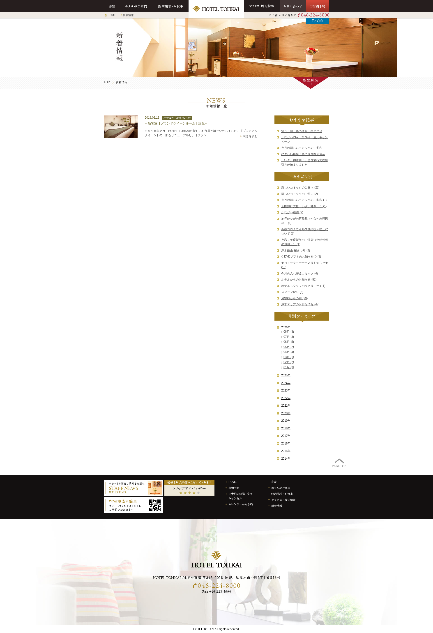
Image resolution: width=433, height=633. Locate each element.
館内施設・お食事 (170, 6)
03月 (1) (288, 357)
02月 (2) (288, 362)
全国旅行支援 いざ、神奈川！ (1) (304, 206)
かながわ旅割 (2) (292, 212)
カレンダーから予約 (240, 504)
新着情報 (128, 15)
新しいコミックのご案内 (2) (299, 194)
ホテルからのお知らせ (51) (298, 279)
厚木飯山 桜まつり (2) (295, 250)
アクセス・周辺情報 (262, 6)
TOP (107, 82)
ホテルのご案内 (136, 6)
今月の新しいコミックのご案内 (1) (304, 200)
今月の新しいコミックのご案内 (301, 148)
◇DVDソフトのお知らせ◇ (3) (301, 256)
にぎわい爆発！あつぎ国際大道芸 (303, 154)
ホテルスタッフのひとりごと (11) (303, 286)
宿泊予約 (233, 487)
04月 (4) (288, 352)
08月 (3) (288, 331)
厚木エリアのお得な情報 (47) (300, 304)
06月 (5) (288, 341)
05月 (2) (288, 347)
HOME (112, 15)
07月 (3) (288, 336)
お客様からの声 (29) (294, 298)
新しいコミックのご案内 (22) (300, 187)
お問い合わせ (293, 6)
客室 (112, 6)
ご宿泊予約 (317, 6)
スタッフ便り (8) (292, 292)
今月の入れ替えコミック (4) (299, 273)
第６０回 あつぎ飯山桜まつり (301, 131)
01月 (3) (288, 367)
